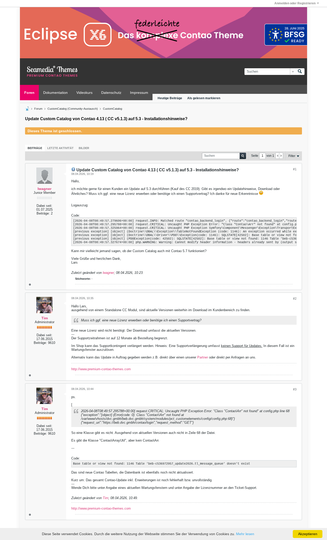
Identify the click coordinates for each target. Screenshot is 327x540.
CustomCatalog (112, 108)
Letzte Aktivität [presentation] (60, 148)
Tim (44, 318)
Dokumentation (55, 93)
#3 (295, 389)
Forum (38, 108)
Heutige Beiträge (170, 98)
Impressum (139, 93)
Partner (203, 357)
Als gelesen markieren (203, 98)
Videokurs (84, 93)
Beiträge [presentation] (35, 148)
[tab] (35, 148)
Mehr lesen (245, 534)
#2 (295, 298)
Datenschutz (111, 93)
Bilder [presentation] (84, 148)
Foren (29, 93)
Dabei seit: (44, 206)
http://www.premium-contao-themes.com (101, 369)
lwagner (44, 189)
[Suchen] (300, 71)
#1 (295, 169)
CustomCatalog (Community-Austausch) (73, 108)
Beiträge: (43, 213)
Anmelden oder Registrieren (295, 3)
